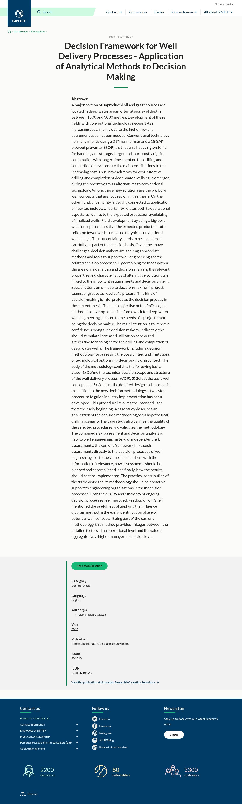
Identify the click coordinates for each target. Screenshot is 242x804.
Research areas (182, 12)
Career (159, 12)
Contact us (114, 12)
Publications (38, 31)
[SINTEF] (19, 13)
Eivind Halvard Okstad (92, 614)
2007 (74, 629)
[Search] (39, 12)
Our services (138, 12)
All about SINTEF (216, 12)
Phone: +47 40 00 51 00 (34, 718)
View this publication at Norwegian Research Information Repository (113, 682)
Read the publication (89, 565)
